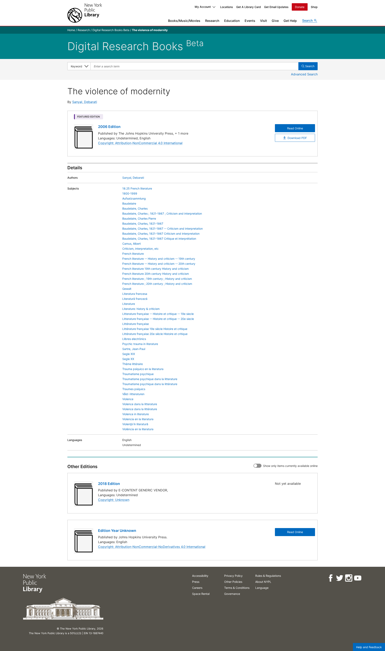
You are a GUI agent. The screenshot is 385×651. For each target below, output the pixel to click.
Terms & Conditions (236, 587)
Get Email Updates (276, 7)
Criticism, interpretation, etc (140, 248)
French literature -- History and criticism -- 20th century (158, 263)
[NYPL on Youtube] (357, 578)
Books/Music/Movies (184, 21)
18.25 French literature (137, 188)
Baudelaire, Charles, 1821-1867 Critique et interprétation (159, 238)
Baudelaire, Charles (135, 208)
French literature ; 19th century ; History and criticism (157, 278)
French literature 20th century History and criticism (155, 273)
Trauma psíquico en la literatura (142, 369)
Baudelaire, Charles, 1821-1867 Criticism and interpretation (161, 233)
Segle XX (128, 359)
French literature (133, 253)
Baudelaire (129, 203)
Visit (263, 21)
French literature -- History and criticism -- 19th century (158, 258)
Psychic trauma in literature (140, 344)
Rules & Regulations (268, 575)
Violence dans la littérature (139, 409)
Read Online (295, 128)
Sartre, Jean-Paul (133, 349)
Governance (232, 593)
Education (232, 21)
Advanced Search (304, 74)
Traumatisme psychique (138, 374)
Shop (314, 7)
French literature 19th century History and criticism (155, 268)
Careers (197, 587)
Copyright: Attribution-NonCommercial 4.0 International (140, 143)
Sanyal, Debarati (84, 102)
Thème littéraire (132, 364)
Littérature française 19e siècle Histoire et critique (154, 329)
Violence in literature (135, 414)
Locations (226, 7)
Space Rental (201, 593)
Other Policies (233, 581)
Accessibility (200, 575)
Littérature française (135, 324)
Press (195, 581)
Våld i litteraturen (133, 394)
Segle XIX (128, 354)
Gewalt (126, 288)
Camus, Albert (131, 243)
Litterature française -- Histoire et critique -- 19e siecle (158, 313)
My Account (203, 6)
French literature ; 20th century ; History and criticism (157, 283)
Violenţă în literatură (135, 424)
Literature (128, 303)
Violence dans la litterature (139, 404)
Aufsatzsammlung (134, 198)
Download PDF (297, 138)
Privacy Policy (233, 575)
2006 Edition (109, 127)
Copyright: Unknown (113, 500)
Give (275, 21)
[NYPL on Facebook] (330, 578)
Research (212, 21)
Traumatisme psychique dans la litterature (149, 379)
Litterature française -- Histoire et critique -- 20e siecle (158, 318)
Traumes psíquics (133, 389)
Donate (299, 7)
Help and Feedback (369, 647)
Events (250, 21)
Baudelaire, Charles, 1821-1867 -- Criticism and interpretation (162, 228)
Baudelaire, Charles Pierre (139, 218)
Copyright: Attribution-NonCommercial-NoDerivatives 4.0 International (151, 547)
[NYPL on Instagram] (348, 578)
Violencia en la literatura (137, 419)
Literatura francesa (134, 293)
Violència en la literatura (137, 429)
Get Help (290, 21)
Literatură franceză (134, 298)
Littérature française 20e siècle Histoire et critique (154, 334)
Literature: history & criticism (141, 308)
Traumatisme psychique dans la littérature (149, 384)
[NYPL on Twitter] (339, 578)
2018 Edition (109, 484)
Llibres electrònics (134, 339)
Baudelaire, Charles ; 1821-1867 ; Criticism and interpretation (162, 213)
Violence (127, 399)
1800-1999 (129, 193)
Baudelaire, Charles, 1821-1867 (142, 223)
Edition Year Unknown (117, 530)
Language (261, 587)
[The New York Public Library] (84, 13)
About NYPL (263, 581)
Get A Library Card (248, 7)
